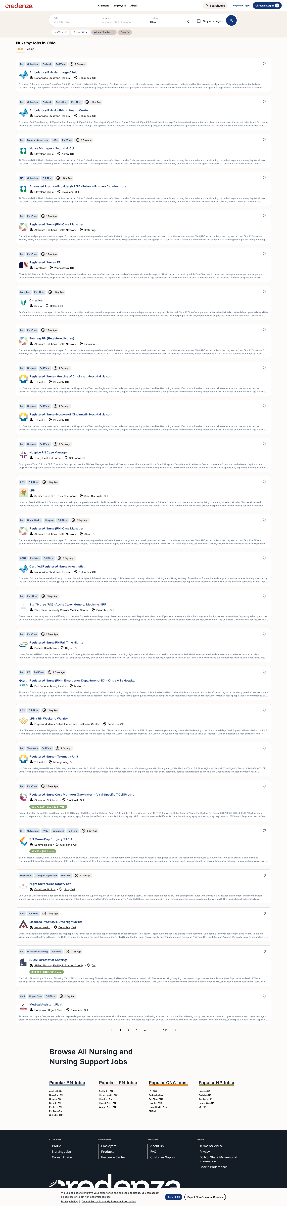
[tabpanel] (143, 545)
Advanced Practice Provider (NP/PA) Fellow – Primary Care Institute (77, 186)
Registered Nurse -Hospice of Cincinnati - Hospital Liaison (70, 414)
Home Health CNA (158, 1107)
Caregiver (36, 300)
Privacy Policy (69, 1201)
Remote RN (55, 1103)
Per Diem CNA (156, 1099)
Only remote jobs (213, 21)
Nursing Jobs (61, 1152)
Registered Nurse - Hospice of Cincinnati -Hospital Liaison (70, 376)
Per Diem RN (55, 1111)
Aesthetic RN (55, 1091)
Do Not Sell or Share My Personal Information (109, 1201)
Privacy (204, 1152)
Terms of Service (211, 1146)
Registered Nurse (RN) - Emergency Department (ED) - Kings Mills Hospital (82, 680)
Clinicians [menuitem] (103, 5)
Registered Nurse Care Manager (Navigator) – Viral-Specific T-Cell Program (83, 794)
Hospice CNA (155, 1103)
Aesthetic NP (205, 1099)
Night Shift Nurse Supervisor (50, 884)
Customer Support (163, 1157)
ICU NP (202, 1107)
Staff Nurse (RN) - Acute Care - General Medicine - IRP (67, 604)
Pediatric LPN (106, 1091)
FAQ (153, 1152)
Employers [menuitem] (120, 5)
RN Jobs (75, 1082)
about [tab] (30, 48)
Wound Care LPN (107, 1107)
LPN (32, 490)
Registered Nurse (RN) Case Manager (56, 224)
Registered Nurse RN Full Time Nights (56, 642)
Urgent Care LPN (107, 1103)
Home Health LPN (108, 1095)
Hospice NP (204, 1091)
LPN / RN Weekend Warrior (48, 718)
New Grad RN (55, 1095)
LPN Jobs (126, 1082)
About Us (156, 1146)
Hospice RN (55, 1099)
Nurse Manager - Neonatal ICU (51, 148)
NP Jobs (224, 1082)
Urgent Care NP (206, 1103)
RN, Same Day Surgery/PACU (50, 839)
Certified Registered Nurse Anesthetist (57, 566)
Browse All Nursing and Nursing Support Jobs (91, 1056)
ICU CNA (153, 1091)
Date (125, 32)
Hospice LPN (105, 1099)
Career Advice (62, 1157)
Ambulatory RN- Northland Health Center (59, 110)
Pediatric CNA (156, 1095)
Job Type (61, 32)
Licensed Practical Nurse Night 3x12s (55, 922)
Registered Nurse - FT (44, 262)
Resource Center (113, 1157)
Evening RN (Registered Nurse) (51, 338)
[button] (143, 75)
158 (165, 1030)
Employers (108, 1146)
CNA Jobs (176, 1082)
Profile (56, 1146)
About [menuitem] (133, 5)
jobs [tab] (20, 48)
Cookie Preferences (213, 1167)
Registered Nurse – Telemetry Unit (53, 756)
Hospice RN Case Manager (48, 452)
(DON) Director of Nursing (48, 960)
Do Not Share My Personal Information (218, 1159)
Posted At (81, 32)
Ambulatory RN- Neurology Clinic (53, 72)
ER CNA (152, 1111)
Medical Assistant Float (45, 1004)
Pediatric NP (205, 1095)
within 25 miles (104, 32)
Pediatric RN (55, 1107)
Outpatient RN (56, 1115)
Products (107, 1152)
